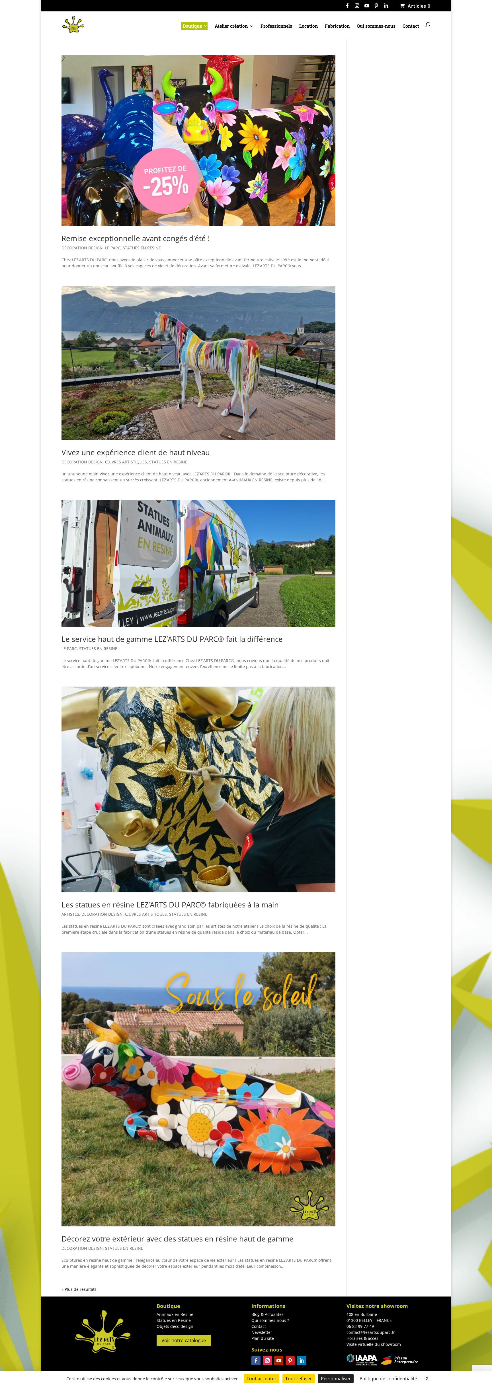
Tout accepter (261, 1378)
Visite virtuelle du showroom (374, 1344)
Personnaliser (336, 1378)
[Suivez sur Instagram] (267, 1360)
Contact (411, 26)
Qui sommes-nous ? (270, 1320)
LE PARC (112, 248)
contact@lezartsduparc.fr (371, 1332)
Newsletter (261, 1332)
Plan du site (262, 1338)
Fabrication (337, 26)
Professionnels (276, 26)
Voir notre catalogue (183, 1340)
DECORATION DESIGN (82, 248)
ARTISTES (70, 914)
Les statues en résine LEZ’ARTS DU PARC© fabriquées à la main (170, 904)
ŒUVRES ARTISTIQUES (126, 462)
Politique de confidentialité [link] (388, 1378)
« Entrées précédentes (83, 1289)
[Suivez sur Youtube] (278, 1360)
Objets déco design (175, 1326)
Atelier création (231, 26)
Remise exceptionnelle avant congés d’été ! (136, 238)
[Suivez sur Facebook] (256, 1360)
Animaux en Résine (175, 1314)
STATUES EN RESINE (142, 248)
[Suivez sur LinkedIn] (301, 1360)
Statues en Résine (174, 1320)
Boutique (192, 26)
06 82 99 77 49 (360, 1326)
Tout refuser (298, 1378)
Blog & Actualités (267, 1314)
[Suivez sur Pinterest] (290, 1360)
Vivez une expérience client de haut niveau (136, 452)
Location (308, 26)
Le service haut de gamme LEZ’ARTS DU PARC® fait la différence (172, 639)
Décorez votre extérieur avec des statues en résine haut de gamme (178, 1239)
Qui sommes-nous (376, 26)
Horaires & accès (362, 1338)
